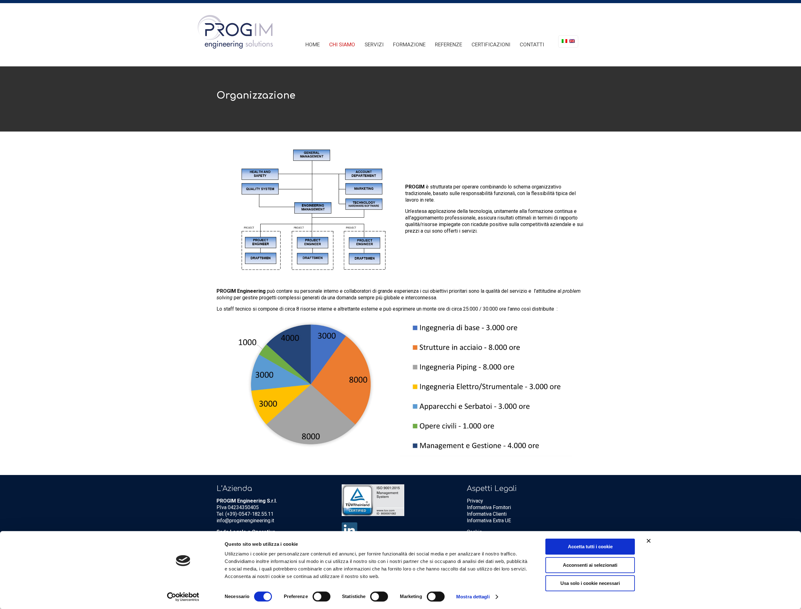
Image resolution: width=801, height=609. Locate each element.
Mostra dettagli (473, 596)
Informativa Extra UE (489, 521)
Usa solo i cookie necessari (590, 583)
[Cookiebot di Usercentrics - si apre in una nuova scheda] (183, 596)
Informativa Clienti (487, 514)
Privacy (475, 501)
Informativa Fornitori (489, 507)
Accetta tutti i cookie (590, 546)
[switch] (321, 596)
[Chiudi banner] (648, 541)
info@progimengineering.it (245, 521)
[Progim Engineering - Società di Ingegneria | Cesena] (235, 31)
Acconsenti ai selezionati (590, 565)
